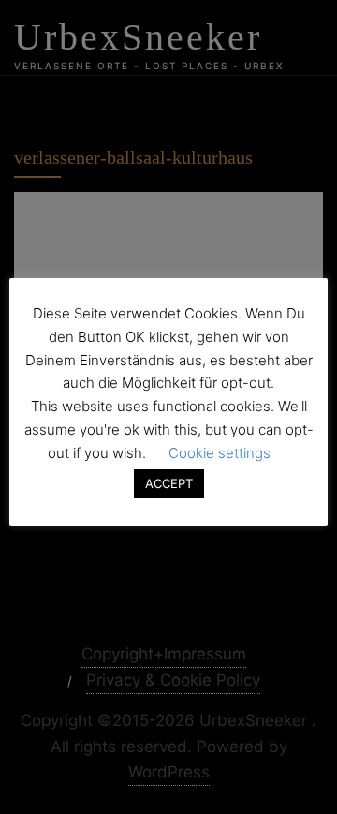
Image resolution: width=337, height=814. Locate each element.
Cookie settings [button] (219, 453)
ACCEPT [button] (169, 483)
